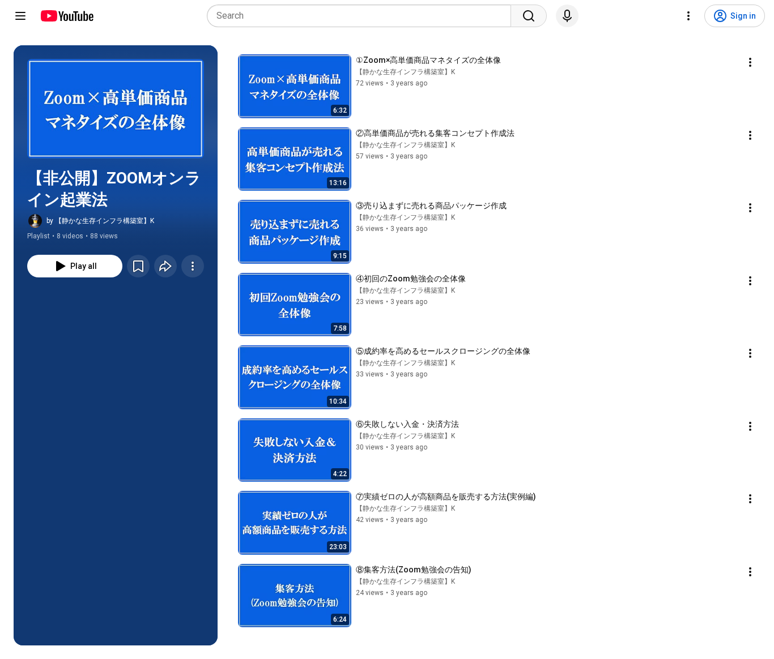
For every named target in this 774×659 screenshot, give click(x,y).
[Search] (529, 16)
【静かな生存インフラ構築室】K (405, 72)
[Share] (165, 266)
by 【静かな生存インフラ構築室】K (100, 221)
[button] (115, 109)
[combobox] (362, 16)
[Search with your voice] (567, 16)
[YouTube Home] (66, 16)
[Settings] (688, 16)
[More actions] (192, 266)
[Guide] (20, 16)
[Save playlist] (138, 266)
